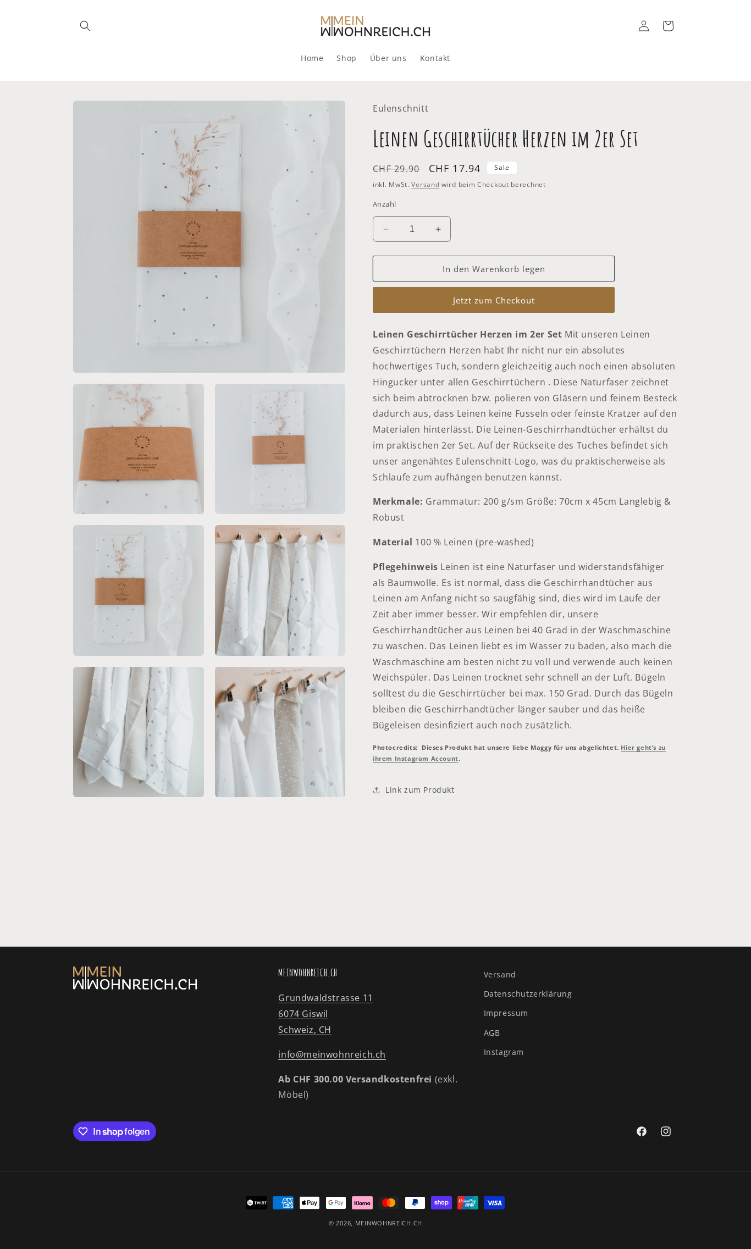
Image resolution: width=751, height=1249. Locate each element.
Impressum (506, 1013)
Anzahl (384, 204)
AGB (492, 1032)
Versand (425, 184)
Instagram (504, 1052)
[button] (85, 26)
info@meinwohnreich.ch (332, 1054)
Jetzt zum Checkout (494, 300)
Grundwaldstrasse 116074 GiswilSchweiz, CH (325, 1014)
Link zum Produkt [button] (420, 789)
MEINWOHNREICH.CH (388, 1223)
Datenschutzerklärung (528, 993)
